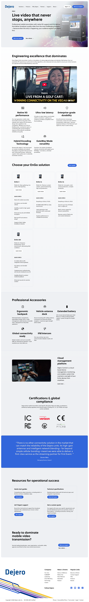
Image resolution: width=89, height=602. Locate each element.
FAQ (71, 576)
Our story (46, 573)
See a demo (29, 38)
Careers (46, 582)
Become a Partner (74, 573)
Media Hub (60, 575)
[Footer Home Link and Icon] (15, 573)
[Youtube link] (75, 588)
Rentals (72, 580)
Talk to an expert (78, 6)
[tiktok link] (82, 588)
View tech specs (53, 497)
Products (72, 578)
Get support (19, 514)
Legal (76, 600)
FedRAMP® (47, 575)
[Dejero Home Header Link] (11, 6)
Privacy (54, 600)
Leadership (47, 576)
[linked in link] (71, 588)
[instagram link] (79, 588)
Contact (81, 600)
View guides (19, 497)
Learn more (19, 190)
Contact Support (74, 575)
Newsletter (60, 578)
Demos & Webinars (62, 573)
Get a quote (72, 165)
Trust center (71, 600)
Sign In (67, 6)
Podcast (59, 580)
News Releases (61, 576)
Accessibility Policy (62, 600)
